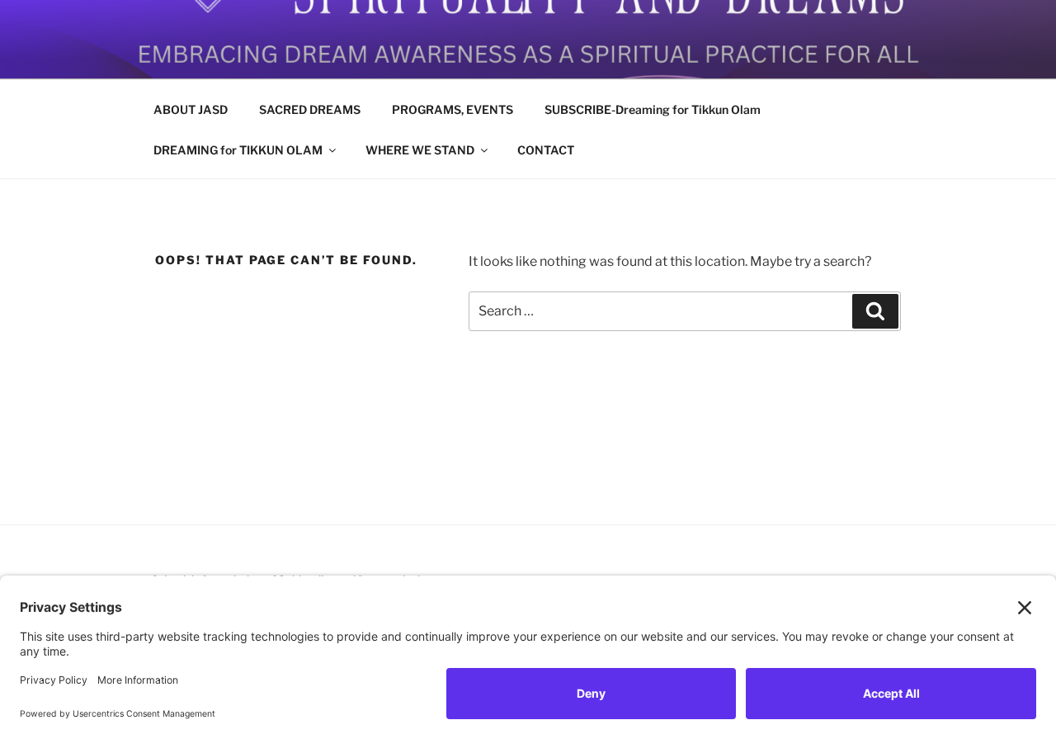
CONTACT (545, 150)
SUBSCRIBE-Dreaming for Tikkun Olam (652, 109)
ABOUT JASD (190, 109)
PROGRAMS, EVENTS (452, 109)
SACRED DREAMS (310, 109)
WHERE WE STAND (419, 150)
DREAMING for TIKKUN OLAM (238, 150)
